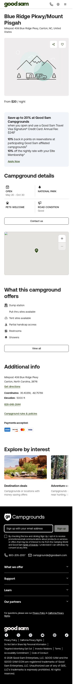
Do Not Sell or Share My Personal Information (25, 644)
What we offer (13, 567)
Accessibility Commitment (16, 653)
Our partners (12, 601)
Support (9, 578)
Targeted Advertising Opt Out (18, 649)
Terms (58, 649)
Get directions (12, 386)
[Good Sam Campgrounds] (24, 517)
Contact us (36, 221)
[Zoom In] (62, 238)
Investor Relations (43, 649)
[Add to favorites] (62, 44)
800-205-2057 (17, 555)
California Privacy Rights (31, 640)
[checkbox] (5, 536)
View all (36, 348)
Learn (8, 590)
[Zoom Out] (62, 246)
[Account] (58, 4)
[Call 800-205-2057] (51, 4)
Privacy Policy (39, 613)
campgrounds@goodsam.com (50, 555)
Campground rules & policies (20, 413)
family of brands (30, 545)
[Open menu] (65, 4)
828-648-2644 (12, 404)
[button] (14, 161)
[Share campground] (53, 44)
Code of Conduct (40, 653)
